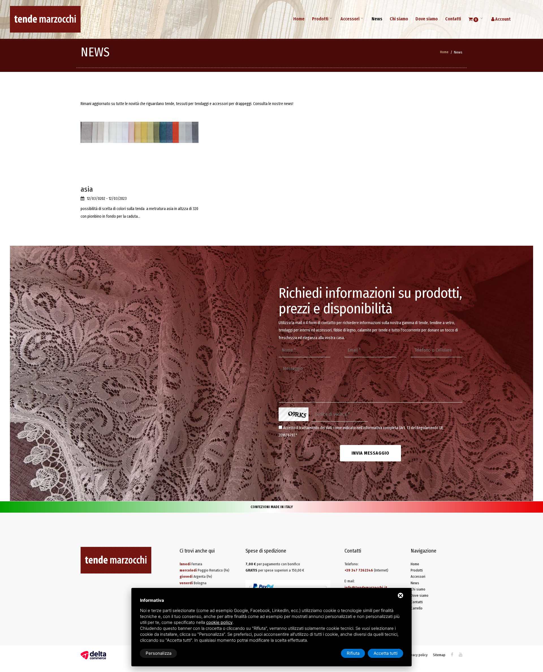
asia (87, 189)
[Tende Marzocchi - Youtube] (460, 654)
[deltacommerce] (93, 655)
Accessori (350, 19)
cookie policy (219, 622)
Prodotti (320, 19)
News (377, 19)
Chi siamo (399, 19)
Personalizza (158, 653)
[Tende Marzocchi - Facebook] (452, 654)
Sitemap (439, 655)
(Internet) (366, 570)
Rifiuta (353, 653)
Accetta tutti (386, 653)
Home (299, 19)
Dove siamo (426, 19)
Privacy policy (417, 655)
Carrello (417, 608)
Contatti (453, 19)
